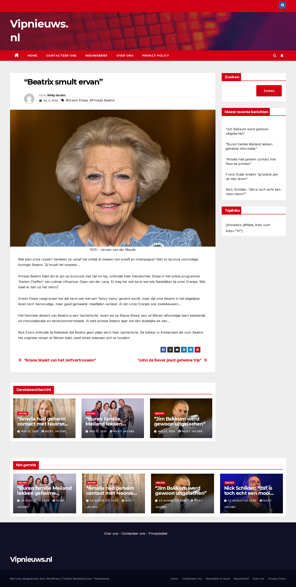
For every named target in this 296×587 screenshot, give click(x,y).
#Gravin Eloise (77, 100)
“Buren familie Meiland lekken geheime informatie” (110, 424)
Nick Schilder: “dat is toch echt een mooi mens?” (248, 493)
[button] (274, 56)
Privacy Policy (155, 55)
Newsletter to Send (218, 578)
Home (32, 55)
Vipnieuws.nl (31, 559)
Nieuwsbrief (97, 55)
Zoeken (232, 77)
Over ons (124, 55)
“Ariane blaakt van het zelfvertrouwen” (60, 360)
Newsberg (79, 578)
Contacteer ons (61, 55)
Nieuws (23, 413)
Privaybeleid (158, 533)
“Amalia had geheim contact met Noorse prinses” (41, 424)
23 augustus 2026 (35, 500)
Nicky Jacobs (56, 95)
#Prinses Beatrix (102, 100)
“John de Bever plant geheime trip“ (169, 360)
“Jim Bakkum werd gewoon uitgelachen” (179, 421)
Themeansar (101, 578)
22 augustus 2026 (242, 500)
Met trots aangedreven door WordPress (35, 578)
